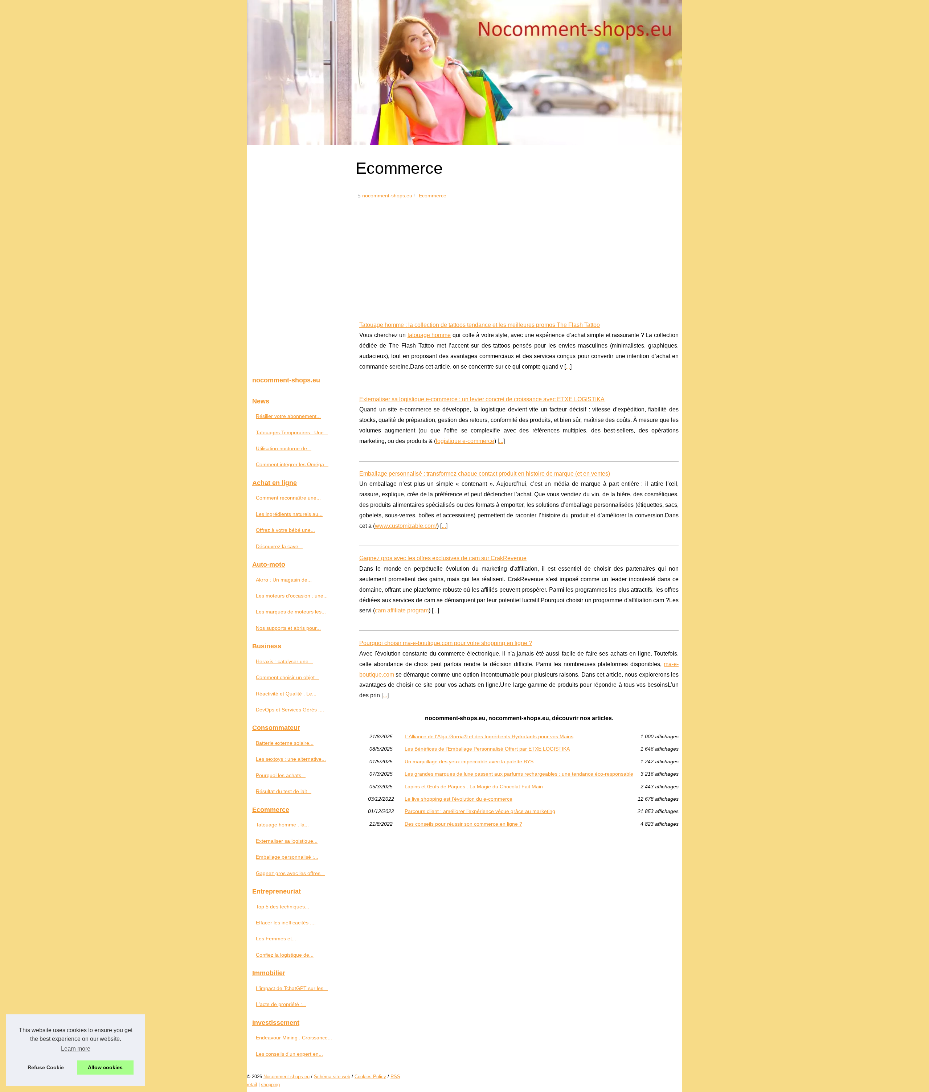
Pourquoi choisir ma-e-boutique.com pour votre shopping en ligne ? (445, 643)
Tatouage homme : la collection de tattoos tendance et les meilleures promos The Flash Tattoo (479, 325)
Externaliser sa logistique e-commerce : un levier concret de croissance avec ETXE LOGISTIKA (482, 399)
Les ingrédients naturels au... (289, 514)
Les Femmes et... (276, 938)
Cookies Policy (370, 1076)
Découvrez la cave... (279, 546)
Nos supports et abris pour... (288, 628)
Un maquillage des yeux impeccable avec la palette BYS (469, 761)
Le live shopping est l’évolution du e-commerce (458, 798)
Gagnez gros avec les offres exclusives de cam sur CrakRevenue (443, 558)
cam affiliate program (402, 610)
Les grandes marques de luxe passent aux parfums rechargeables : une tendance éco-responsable (519, 773)
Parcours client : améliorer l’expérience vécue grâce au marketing (480, 811)
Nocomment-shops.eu (286, 1076)
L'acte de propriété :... (281, 1004)
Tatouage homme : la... (282, 825)
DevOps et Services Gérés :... (290, 710)
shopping (270, 1084)
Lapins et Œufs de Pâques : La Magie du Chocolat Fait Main (474, 786)
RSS (395, 1076)
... (568, 367)
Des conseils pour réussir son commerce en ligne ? (463, 823)
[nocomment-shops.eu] (464, 72)
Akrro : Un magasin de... (284, 580)
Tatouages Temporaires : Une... (292, 432)
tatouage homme (429, 335)
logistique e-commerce (465, 441)
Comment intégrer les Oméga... (292, 464)
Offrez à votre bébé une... (285, 530)
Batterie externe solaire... (285, 743)
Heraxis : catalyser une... (284, 661)
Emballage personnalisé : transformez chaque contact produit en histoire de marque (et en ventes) (484, 474)
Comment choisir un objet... (287, 677)
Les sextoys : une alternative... (291, 759)
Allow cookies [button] (105, 1067)
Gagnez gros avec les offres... (290, 873)
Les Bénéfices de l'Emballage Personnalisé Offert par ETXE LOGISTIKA (487, 748)
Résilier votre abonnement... (288, 416)
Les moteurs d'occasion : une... (292, 596)
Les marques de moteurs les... (291, 612)
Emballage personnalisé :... (287, 857)
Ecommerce (432, 195)
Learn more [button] (75, 1049)
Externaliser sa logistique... (287, 841)
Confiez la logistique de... (285, 955)
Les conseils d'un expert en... (289, 1054)
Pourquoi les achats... (281, 775)
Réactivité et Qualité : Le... (286, 694)
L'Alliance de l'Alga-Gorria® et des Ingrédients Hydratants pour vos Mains (489, 736)
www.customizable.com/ (406, 526)
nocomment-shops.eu (387, 195)
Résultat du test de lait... (283, 791)
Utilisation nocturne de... (283, 448)
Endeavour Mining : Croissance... (294, 1037)
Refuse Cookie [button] (46, 1067)
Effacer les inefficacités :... (286, 922)
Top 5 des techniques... (282, 907)
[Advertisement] (519, 254)
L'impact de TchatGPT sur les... (292, 988)
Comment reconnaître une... (288, 498)
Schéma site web (332, 1076)
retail (252, 1084)
